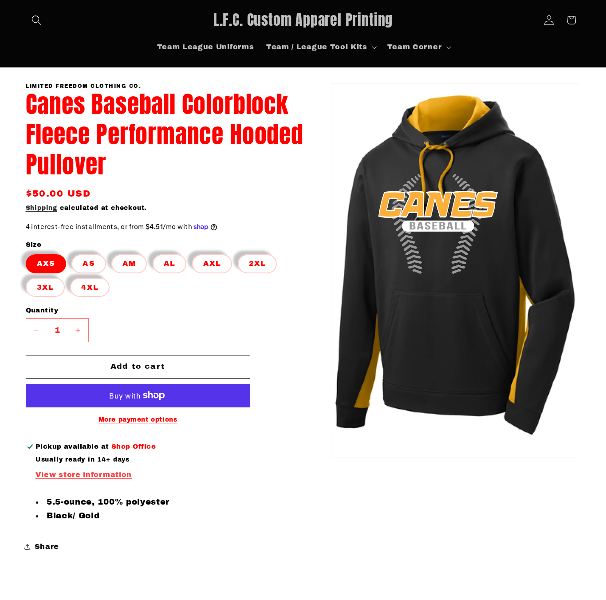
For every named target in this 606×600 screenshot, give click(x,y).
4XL (89, 287)
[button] (37, 20)
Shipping (41, 208)
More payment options (137, 419)
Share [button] (47, 546)
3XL (45, 287)
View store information (83, 474)
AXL (212, 263)
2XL (257, 263)
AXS (46, 263)
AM (129, 263)
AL (169, 263)
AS (88, 263)
